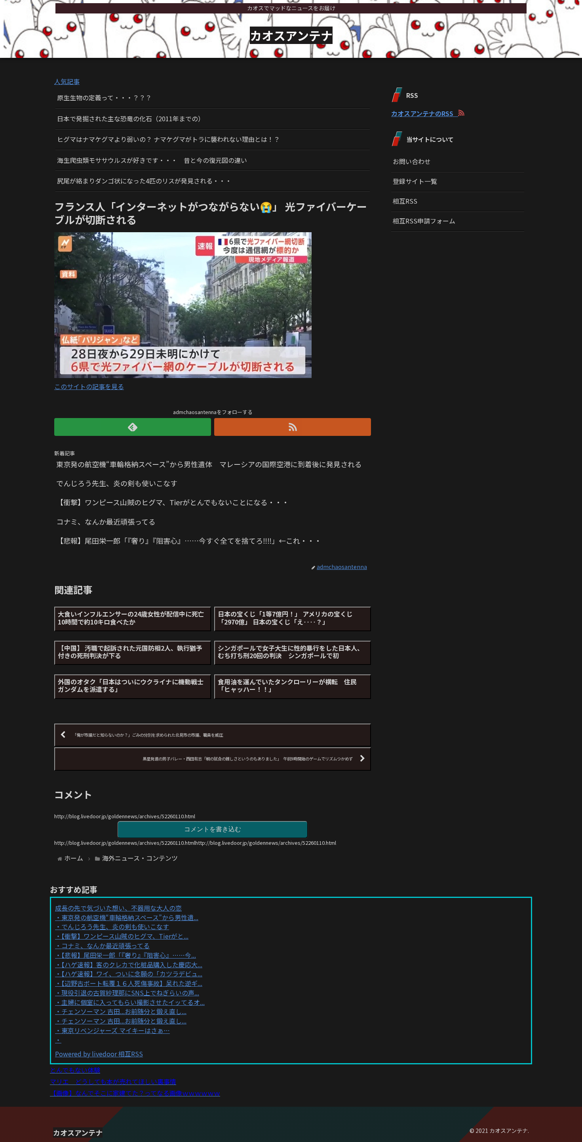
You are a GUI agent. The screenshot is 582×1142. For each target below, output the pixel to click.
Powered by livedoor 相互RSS (99, 1053)
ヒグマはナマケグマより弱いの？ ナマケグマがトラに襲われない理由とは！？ (168, 139)
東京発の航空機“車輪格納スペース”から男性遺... (129, 917)
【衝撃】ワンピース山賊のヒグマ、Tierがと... (124, 936)
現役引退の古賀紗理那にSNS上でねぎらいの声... (130, 992)
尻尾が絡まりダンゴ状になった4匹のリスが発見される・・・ (144, 180)
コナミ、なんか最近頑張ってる (105, 945)
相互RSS (405, 201)
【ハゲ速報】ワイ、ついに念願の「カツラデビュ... (131, 973)
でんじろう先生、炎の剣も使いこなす (115, 926)
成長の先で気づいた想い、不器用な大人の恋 (118, 908)
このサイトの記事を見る (89, 386)
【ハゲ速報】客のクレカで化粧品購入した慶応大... (131, 964)
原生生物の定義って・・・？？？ (104, 97)
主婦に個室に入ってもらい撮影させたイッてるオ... (133, 1002)
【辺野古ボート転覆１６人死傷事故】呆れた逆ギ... (131, 983)
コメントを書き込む (212, 829)
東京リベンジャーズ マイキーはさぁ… (115, 1030)
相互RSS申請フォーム (424, 220)
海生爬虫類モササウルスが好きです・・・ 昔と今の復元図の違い (152, 160)
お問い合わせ (412, 161)
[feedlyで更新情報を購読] (132, 427)
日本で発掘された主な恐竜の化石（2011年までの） (130, 118)
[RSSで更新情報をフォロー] (292, 427)
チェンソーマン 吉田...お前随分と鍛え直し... (123, 1011)
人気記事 (67, 81)
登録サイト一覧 (415, 181)
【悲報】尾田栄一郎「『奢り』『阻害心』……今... (128, 955)
